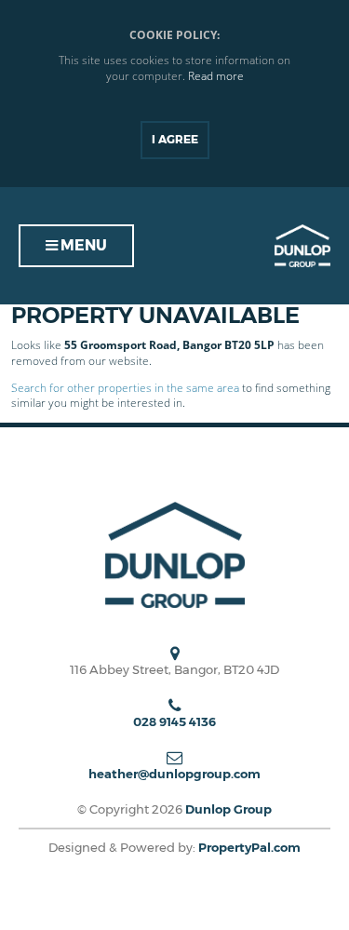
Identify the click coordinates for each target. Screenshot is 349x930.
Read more (216, 76)
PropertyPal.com (249, 847)
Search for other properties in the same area (125, 388)
